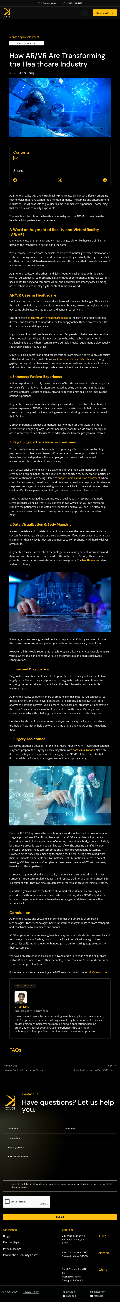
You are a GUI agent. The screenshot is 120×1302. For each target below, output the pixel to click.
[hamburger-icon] (84, 13)
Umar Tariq (26, 73)
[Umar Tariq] (21, 997)
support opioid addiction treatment (79, 478)
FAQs (16, 158)
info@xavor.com (97, 972)
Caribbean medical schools (73, 359)
